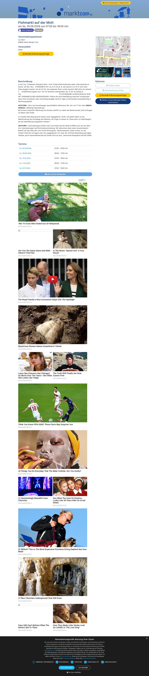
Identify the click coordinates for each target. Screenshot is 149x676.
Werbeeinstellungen (66, 656)
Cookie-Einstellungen (69, 658)
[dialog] (74, 656)
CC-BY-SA (127, 65)
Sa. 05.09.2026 (25, 148)
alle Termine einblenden (56, 174)
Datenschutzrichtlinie (89, 658)
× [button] (146, 638)
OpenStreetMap (111, 65)
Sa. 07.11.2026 (24, 168)
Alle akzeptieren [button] (66, 668)
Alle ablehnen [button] (83, 668)
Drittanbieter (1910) (50, 650)
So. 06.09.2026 (25, 153)
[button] (74, 672)
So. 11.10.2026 (24, 163)
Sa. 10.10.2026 (25, 158)
